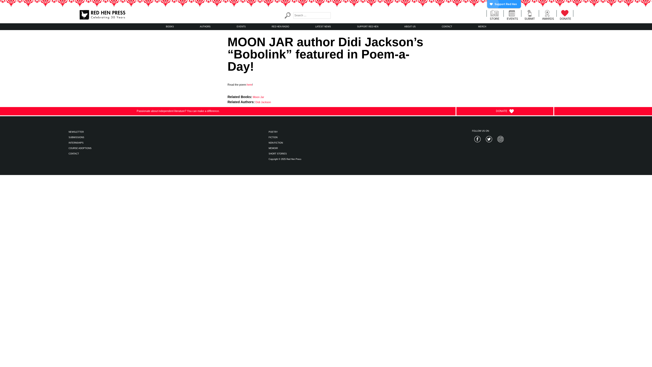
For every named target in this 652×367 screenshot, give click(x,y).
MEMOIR (273, 148)
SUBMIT (529, 18)
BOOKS (170, 26)
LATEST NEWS (323, 26)
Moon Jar (258, 97)
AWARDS (548, 18)
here (249, 84)
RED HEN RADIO (280, 26)
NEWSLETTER (76, 132)
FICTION (273, 137)
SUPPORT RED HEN (367, 26)
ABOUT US (410, 26)
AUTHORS (205, 26)
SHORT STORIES (278, 153)
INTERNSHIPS (76, 143)
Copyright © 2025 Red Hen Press (285, 159)
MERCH (482, 26)
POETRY (273, 132)
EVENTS (512, 18)
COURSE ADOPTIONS (80, 148)
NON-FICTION (276, 143)
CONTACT (447, 26)
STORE (494, 18)
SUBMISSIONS (76, 137)
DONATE (565, 18)
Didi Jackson (263, 102)
